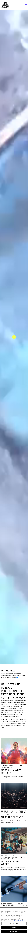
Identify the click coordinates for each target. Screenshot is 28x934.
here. (17, 677)
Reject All (14, 927)
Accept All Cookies (14, 931)
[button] (26, 5)
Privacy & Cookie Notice (19, 920)
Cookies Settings (14, 923)
